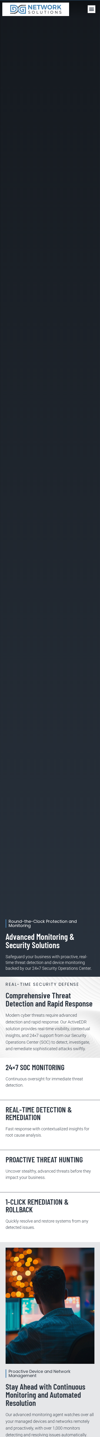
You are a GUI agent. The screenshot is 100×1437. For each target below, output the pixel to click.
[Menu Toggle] (91, 9)
